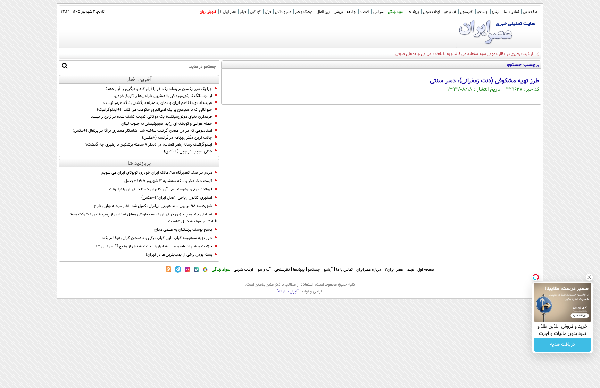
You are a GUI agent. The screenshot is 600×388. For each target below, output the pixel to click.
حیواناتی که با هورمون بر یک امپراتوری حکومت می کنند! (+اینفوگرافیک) (154, 110)
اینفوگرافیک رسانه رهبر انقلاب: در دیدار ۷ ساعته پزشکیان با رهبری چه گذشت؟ (148, 144)
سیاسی (378, 12)
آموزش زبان (208, 12)
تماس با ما (511, 12)
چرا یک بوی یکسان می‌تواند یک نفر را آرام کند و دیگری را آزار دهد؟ (158, 89)
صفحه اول (530, 12)
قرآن (268, 12)
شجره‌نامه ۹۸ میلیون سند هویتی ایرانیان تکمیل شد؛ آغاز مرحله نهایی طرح (153, 206)
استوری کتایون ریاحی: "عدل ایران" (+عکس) (176, 198)
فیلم (243, 12)
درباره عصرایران (368, 269)
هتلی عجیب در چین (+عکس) (188, 151)
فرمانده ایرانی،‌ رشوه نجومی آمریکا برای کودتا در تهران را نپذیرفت (160, 189)
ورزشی (338, 12)
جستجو (482, 12)
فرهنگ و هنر (303, 12)
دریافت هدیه (562, 344)
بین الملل (323, 12)
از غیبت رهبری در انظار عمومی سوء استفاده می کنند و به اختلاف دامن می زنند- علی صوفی (464, 54)
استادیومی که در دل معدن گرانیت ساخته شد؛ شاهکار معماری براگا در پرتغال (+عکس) (142, 130)
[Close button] (589, 277)
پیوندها (299, 269)
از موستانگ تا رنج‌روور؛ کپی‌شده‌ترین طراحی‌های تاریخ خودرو (163, 96)
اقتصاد (364, 12)
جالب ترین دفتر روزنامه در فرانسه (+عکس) (177, 137)
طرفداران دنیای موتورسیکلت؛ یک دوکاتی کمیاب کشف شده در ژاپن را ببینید (151, 117)
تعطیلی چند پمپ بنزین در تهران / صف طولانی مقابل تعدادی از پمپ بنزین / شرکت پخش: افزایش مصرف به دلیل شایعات (141, 217)
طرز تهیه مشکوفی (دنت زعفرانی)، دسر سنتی (484, 81)
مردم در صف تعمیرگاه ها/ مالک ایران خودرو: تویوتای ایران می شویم (156, 173)
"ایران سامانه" (288, 291)
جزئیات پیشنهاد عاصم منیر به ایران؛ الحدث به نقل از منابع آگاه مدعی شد (153, 246)
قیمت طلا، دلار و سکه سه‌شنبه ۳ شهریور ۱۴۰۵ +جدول (168, 181)
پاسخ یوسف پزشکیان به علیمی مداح (183, 229)
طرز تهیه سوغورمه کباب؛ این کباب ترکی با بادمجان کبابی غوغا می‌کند (157, 238)
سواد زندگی (395, 12)
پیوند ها (413, 12)
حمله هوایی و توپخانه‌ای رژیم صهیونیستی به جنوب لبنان (166, 124)
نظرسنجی (466, 12)
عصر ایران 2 (228, 12)
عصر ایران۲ (394, 269)
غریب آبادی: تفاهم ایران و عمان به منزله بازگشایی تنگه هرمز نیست (157, 103)
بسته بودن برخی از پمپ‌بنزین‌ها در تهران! (179, 254)
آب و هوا (450, 12)
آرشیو (496, 12)
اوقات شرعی (431, 12)
